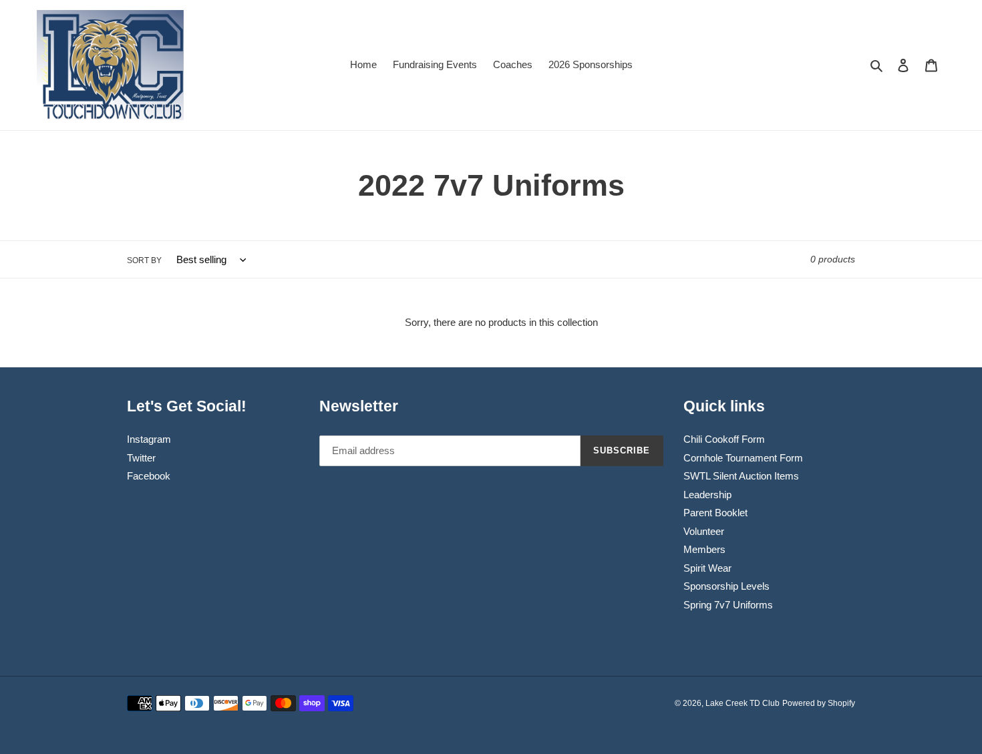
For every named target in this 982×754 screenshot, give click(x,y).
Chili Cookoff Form (724, 439)
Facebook (148, 476)
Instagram (149, 439)
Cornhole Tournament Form (743, 457)
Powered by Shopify (818, 703)
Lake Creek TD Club (742, 703)
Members (704, 549)
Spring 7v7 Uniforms (728, 604)
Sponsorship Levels (726, 586)
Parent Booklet (715, 512)
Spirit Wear (707, 568)
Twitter (141, 457)
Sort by (144, 260)
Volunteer (703, 531)
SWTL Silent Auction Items (741, 476)
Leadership (707, 494)
